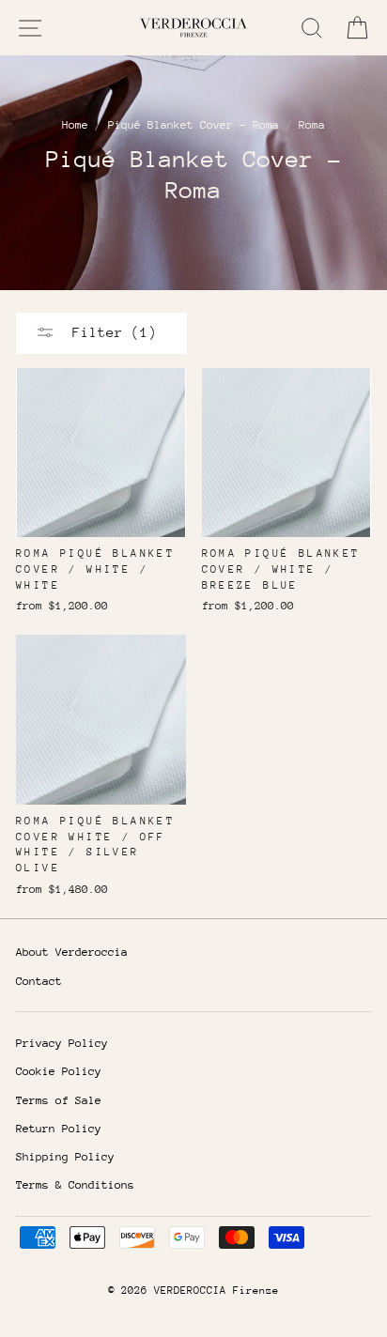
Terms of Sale (58, 1100)
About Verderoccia (72, 952)
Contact (39, 981)
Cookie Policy (58, 1071)
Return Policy (58, 1128)
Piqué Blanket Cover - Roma (193, 124)
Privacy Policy (62, 1043)
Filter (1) (110, 332)
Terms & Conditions (75, 1184)
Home (75, 124)
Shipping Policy (65, 1156)
